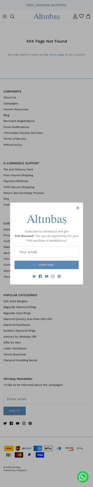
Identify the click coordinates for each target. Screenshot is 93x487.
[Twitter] (34, 276)
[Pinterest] (59, 276)
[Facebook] (40, 276)
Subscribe (46, 264)
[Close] (77, 208)
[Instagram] (53, 276)
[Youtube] (46, 276)
